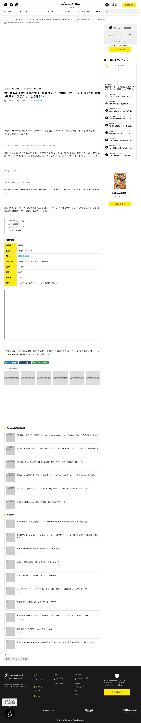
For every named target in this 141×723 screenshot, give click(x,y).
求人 (76, 691)
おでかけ (50, 11)
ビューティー (83, 11)
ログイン (127, 28)
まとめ (38, 696)
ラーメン (12, 100)
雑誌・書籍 (59, 683)
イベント (23, 11)
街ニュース (8, 11)
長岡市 (23, 100)
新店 (7, 659)
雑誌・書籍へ (120, 204)
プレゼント (66, 11)
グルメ (37, 11)
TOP (15, 19)
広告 (76, 694)
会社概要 (78, 674)
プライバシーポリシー (82, 678)
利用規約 (78, 683)
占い (98, 11)
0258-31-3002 (23, 256)
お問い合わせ (79, 687)
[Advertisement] (52, 112)
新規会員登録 (129, 5)
